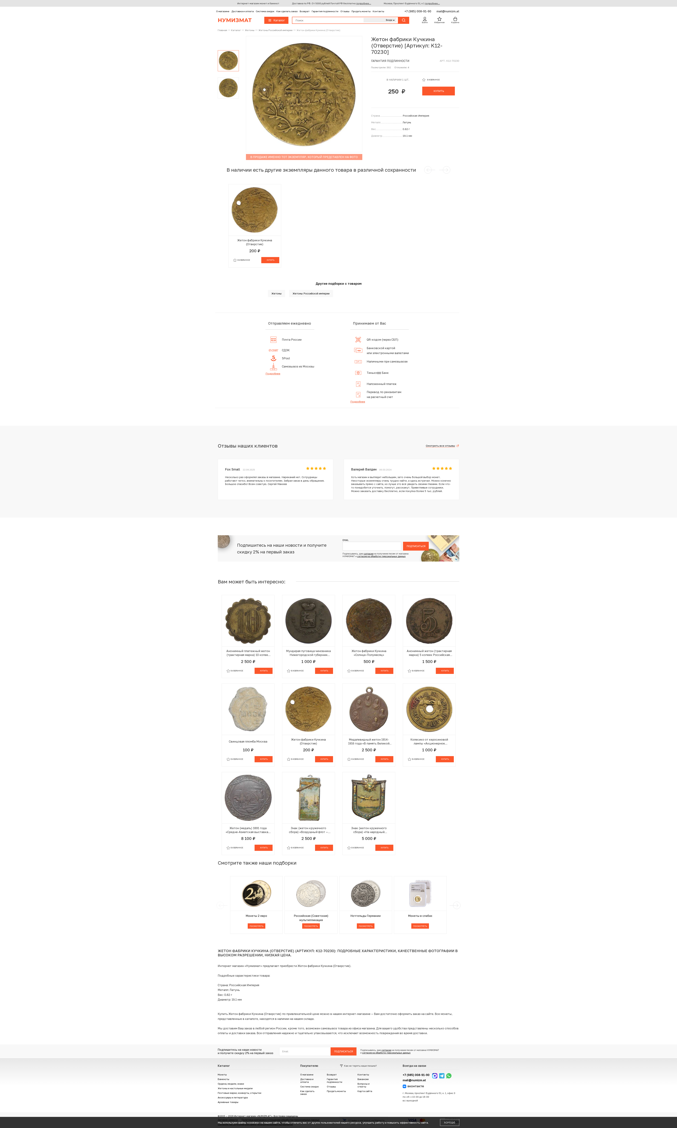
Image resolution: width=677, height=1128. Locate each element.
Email (346, 540)
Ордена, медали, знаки (231, 1083)
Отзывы (344, 11)
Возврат (305, 11)
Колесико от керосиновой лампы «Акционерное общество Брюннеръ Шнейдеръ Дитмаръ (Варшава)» (429, 741)
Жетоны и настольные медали (235, 1088)
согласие (368, 553)
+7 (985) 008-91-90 (418, 11)
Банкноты (223, 1079)
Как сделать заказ (287, 11)
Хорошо (449, 1122)
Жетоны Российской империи (311, 293)
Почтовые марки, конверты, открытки (239, 1092)
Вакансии (363, 1079)
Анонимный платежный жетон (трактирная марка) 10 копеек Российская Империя (248, 653)
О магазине (222, 11)
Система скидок (265, 11)
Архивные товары (228, 1102)
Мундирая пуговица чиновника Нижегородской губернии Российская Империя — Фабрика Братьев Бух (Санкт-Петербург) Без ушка (308, 653)
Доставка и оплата (242, 11)
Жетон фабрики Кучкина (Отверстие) (254, 242)
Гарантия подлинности (325, 11)
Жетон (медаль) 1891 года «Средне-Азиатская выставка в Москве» (248, 830)
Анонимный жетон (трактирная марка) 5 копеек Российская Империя (429, 653)
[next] (456, 905)
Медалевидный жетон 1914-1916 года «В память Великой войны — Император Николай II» (369, 741)
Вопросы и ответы (364, 1085)
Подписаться (416, 546)
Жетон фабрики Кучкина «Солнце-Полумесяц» (369, 653)
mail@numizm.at (448, 11)
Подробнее (273, 373)
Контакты (378, 11)
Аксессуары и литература (233, 1097)
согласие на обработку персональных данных (381, 556)
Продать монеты (361, 11)
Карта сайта (365, 1091)
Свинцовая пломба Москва (248, 741)
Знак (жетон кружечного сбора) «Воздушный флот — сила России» (308, 830)
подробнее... (363, 3)
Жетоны (277, 293)
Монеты (222, 1074)
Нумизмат (235, 20)
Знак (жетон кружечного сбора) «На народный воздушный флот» (369, 830)
